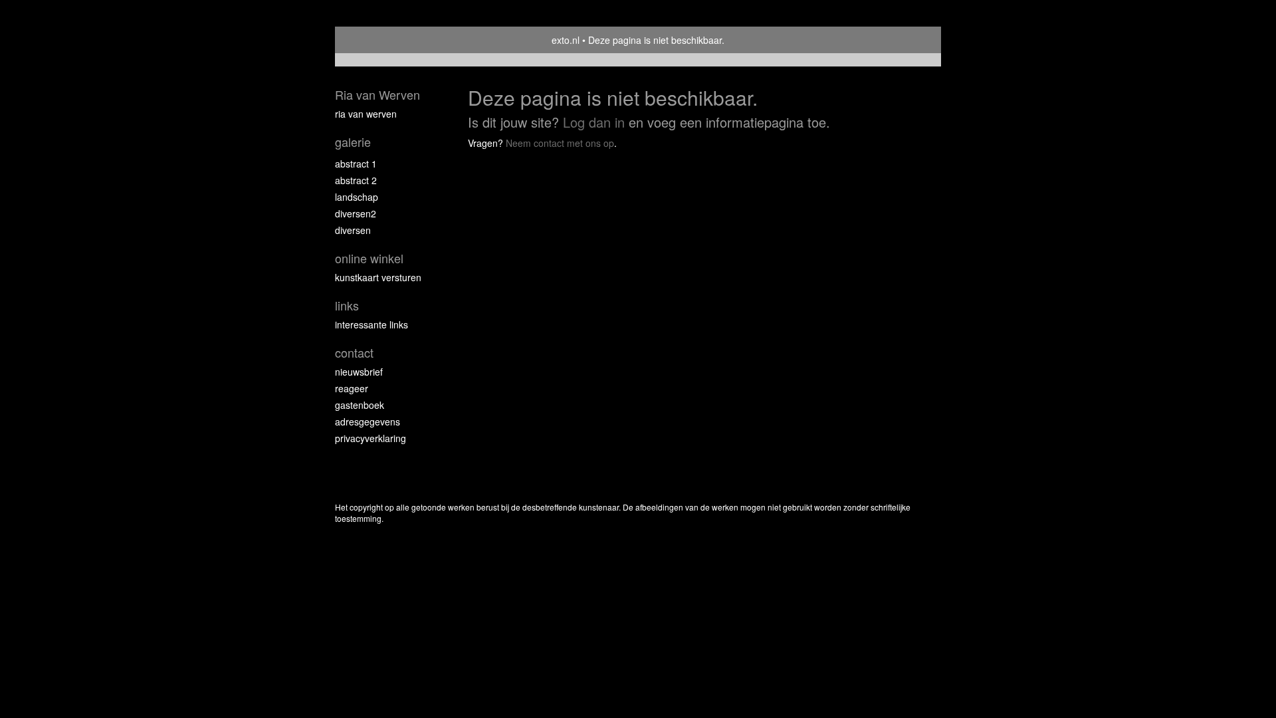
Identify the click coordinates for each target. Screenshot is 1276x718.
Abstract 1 (356, 163)
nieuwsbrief (359, 371)
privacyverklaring (370, 438)
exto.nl (566, 40)
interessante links (371, 324)
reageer (351, 388)
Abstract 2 (356, 180)
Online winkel (369, 258)
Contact (354, 352)
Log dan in (594, 122)
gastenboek (359, 405)
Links (347, 305)
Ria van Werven (377, 94)
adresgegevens (367, 421)
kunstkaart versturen (378, 277)
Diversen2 (355, 213)
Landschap (356, 196)
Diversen (353, 230)
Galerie (353, 142)
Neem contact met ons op (560, 143)
